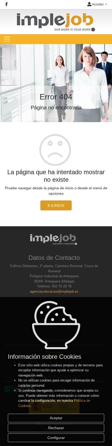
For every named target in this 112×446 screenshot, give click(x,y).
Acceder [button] (97, 4)
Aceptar (56, 418)
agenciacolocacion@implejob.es (54, 291)
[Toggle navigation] (7, 39)
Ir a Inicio (56, 205)
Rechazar (56, 428)
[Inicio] (56, 20)
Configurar (56, 438)
